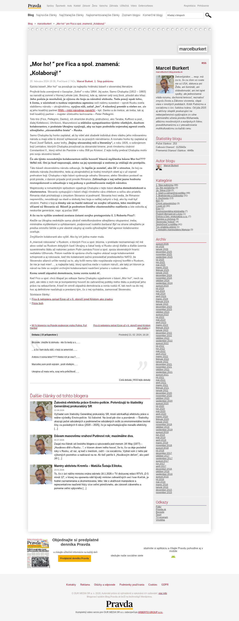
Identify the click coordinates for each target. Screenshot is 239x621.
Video (134, 5)
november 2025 (164, 254)
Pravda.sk (161, 509)
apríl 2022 (161, 354)
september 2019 (164, 429)
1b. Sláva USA (163, 190)
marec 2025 (162, 267)
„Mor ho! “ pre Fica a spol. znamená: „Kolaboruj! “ (80, 23)
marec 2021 (162, 385)
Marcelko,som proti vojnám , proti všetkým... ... (55, 364)
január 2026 (162, 249)
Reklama (85, 584)
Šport (158, 514)
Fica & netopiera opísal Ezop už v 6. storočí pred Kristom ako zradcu (72, 299)
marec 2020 (162, 416)
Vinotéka (160, 520)
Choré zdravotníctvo (166, 203)
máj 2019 (160, 437)
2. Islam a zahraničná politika (170, 193)
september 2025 (164, 257)
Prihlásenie (203, 5)
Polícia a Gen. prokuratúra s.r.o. (172, 216)
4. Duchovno (162, 198)
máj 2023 (160, 320)
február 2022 (162, 359)
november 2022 (164, 335)
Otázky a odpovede (104, 584)
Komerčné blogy (153, 15)
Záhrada (113, 5)
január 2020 (162, 422)
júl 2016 (160, 479)
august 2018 (162, 448)
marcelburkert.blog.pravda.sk (169, 72)
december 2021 (164, 364)
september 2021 (164, 372)
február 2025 (162, 270)
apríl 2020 (161, 414)
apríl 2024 (161, 296)
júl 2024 (160, 288)
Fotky (158, 507)
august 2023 (162, 314)
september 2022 (164, 340)
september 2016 (164, 474)
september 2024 (164, 283)
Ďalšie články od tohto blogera (59, 396)
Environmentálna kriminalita (170, 211)
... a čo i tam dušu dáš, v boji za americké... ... (54, 349)
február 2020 (162, 419)
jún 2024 (160, 291)
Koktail (77, 5)
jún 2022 (160, 348)
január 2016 (162, 487)
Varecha (103, 5)
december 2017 (164, 453)
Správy (50, 5)
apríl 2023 (161, 322)
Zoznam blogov (131, 15)
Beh (158, 201)
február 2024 (162, 301)
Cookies (152, 584)
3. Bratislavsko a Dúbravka (169, 195)
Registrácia (189, 5)
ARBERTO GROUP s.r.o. (150, 612)
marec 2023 (162, 325)
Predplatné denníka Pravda (74, 558)
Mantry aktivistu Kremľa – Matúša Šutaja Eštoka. (88, 465)
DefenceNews (146, 5)
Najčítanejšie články (71, 15)
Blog (31, 15)
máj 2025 (160, 265)
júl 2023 (160, 317)
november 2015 (164, 492)
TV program (162, 517)
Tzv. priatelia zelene (166, 227)
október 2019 (162, 427)
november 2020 (164, 395)
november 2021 (164, 367)
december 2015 (164, 490)
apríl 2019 (161, 440)
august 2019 (162, 432)
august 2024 (162, 286)
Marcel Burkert (85, 81)
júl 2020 (160, 406)
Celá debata (125, 380)
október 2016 (162, 471)
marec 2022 (162, 356)
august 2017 (162, 461)
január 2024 (162, 304)
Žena (94, 5)
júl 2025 (160, 259)
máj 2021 (160, 380)
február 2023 (162, 327)
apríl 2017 (161, 466)
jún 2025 (160, 262)
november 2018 (164, 445)
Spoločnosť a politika (166, 224)
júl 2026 (160, 246)
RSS (204, 63)
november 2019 (164, 424)
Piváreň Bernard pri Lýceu (169, 214)
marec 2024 (162, 299)
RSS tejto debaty (141, 380)
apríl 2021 (161, 382)
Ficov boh (37, 303)
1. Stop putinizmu (103, 81)
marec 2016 (162, 484)
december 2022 (164, 333)
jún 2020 (160, 408)
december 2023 (164, 306)
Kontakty (71, 584)
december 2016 (164, 469)
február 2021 (162, 388)
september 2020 (164, 401)
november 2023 (164, 309)
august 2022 (162, 343)
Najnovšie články (46, 15)
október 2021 (162, 369)
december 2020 (164, 393)
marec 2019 (162, 442)
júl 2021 (160, 377)
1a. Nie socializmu (165, 187)
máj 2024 (160, 293)
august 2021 (162, 374)
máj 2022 (160, 351)
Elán (158, 208)
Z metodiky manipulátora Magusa (173, 229)
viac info (163, 593)
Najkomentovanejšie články (103, 15)
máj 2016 (160, 482)
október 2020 (162, 398)
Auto (69, 5)
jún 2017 (160, 463)
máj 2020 (160, 411)
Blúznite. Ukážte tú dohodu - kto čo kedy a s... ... (56, 342)
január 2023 (162, 330)
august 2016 (162, 476)
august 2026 (162, 244)
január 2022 (162, 361)
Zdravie (86, 5)
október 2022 (162, 338)
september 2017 (164, 458)
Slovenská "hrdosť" (165, 221)
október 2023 (162, 312)
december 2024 (164, 275)
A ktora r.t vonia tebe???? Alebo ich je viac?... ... (56, 357)
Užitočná (124, 5)
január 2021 (162, 390)
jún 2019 (160, 435)
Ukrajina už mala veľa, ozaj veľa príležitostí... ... (55, 371)
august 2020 (162, 403)
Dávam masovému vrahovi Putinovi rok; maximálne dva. (94, 436)
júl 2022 (160, 346)
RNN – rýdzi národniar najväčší (77, 110)
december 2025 (164, 252)
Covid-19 (160, 206)
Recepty (160, 512)
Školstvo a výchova (165, 219)
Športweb (60, 5)
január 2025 (162, 272)
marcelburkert (44, 23)
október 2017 (162, 456)
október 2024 (162, 280)
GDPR (165, 584)
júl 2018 (160, 450)
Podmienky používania (132, 584)
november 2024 (164, 278)
